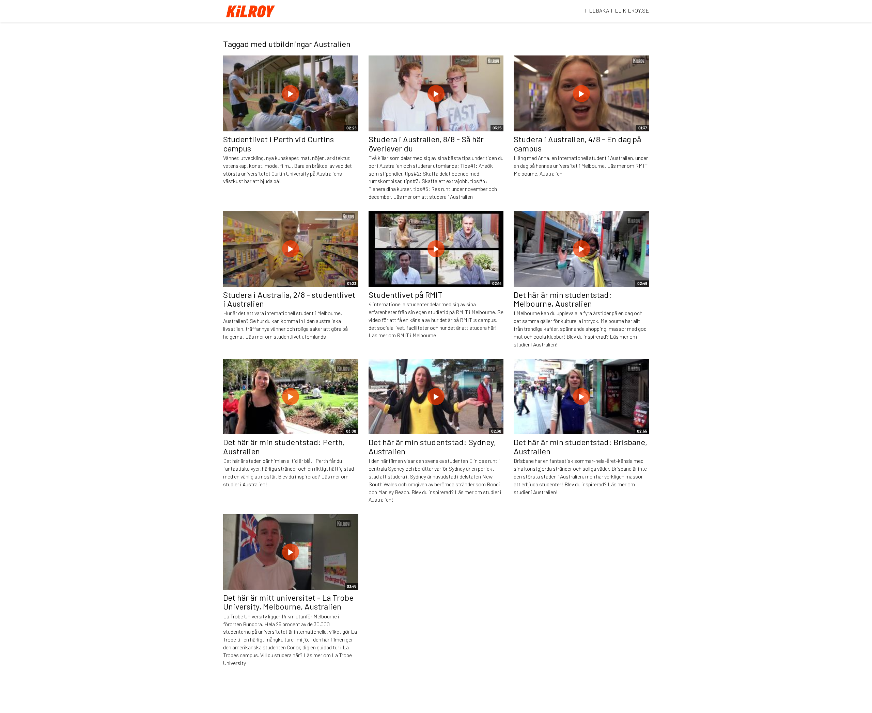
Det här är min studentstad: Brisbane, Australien (580, 446)
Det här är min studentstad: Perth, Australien (283, 446)
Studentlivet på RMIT (405, 294)
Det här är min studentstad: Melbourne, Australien (563, 299)
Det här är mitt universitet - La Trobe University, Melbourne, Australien (288, 602)
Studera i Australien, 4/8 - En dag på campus (577, 143)
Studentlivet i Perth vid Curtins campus (278, 143)
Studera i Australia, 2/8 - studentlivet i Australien (289, 299)
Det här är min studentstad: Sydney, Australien (432, 446)
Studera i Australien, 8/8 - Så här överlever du (426, 143)
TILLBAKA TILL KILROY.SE (616, 10)
